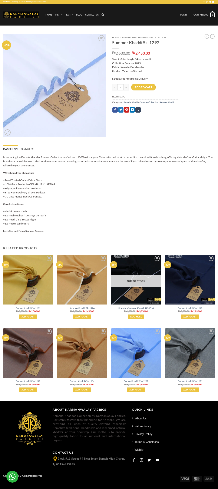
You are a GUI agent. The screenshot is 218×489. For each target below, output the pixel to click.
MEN (57, 15)
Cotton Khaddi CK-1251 (190, 381)
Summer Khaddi (167, 102)
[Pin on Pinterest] (126, 110)
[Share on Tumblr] (138, 110)
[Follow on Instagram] (207, 2)
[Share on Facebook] (115, 110)
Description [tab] (10, 149)
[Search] (103, 15)
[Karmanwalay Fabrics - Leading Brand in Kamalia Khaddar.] (21, 14)
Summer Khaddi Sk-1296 (82, 308)
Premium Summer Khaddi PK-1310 (136, 308)
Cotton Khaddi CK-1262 (136, 381)
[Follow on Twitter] (210, 2)
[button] (183, 15)
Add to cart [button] (28, 317)
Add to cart (143, 87)
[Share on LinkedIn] (132, 110)
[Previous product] (212, 36)
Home (49, 15)
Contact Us (92, 15)
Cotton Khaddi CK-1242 (28, 381)
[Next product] (207, 36)
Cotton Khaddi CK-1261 (28, 308)
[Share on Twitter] (120, 110)
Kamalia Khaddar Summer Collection (144, 37)
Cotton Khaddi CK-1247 (190, 308)
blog (79, 15)
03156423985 (65, 464)
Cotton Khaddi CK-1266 (82, 381)
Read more (136, 317)
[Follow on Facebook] (204, 2)
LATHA (69, 15)
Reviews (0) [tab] (27, 149)
